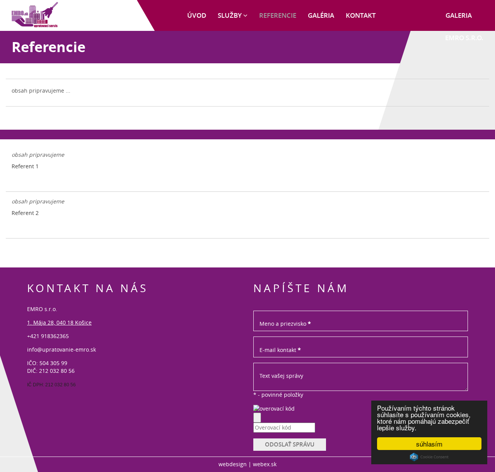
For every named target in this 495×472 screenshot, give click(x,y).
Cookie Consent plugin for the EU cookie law (429, 457)
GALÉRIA (321, 15)
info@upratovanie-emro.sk (61, 349)
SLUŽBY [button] (230, 15)
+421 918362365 (48, 336)
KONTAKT (361, 15)
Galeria (459, 15)
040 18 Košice (74, 322)
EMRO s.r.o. (464, 37)
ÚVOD (196, 15)
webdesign (232, 464)
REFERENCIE (277, 15)
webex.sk (265, 464)
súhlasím (429, 443)
